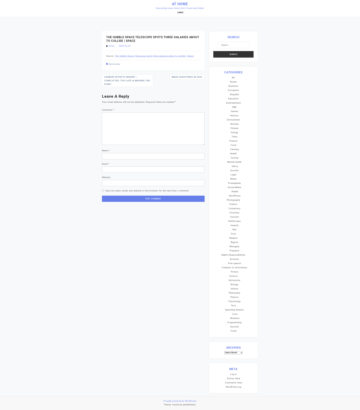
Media (233, 179)
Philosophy (234, 293)
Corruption (233, 90)
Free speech (234, 263)
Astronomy (114, 64)
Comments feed (233, 382)
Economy (234, 212)
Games (234, 111)
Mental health (234, 162)
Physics (234, 297)
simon (111, 46)
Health (233, 153)
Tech (233, 305)
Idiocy (235, 166)
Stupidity (234, 94)
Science (233, 276)
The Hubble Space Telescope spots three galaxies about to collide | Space (154, 56)
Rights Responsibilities (233, 255)
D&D (234, 107)
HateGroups (234, 221)
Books (233, 82)
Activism (234, 259)
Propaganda (234, 183)
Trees (235, 136)
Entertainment (233, 103)
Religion (233, 238)
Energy (234, 132)
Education (233, 98)
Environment (233, 120)
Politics (233, 204)
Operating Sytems (234, 310)
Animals (234, 124)
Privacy (234, 272)
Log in (233, 374)
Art (233, 77)
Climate (234, 128)
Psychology (235, 301)
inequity (234, 225)
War (234, 229)
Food (233, 145)
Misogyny (234, 246)
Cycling (234, 158)
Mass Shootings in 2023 (187, 77)
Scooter (234, 170)
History (234, 288)
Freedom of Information (234, 267)
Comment (108, 110)
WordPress (235, 196)
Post (233, 234)
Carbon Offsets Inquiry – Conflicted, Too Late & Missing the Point (127, 81)
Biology (234, 284)
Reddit (235, 191)
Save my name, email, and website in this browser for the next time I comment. (147, 190)
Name (106, 150)
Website (106, 177)
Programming (235, 322)
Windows (235, 318)
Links (180, 12)
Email (105, 164)
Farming (234, 149)
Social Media (234, 187)
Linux (235, 314)
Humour (234, 115)
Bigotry (234, 242)
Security (234, 326)
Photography (233, 200)
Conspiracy (234, 208)
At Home (180, 4)
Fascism (234, 217)
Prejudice (234, 250)
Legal (233, 174)
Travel (233, 331)
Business (233, 86)
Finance (233, 141)
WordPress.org (233, 387)
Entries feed (233, 378)
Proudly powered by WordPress (180, 401)
